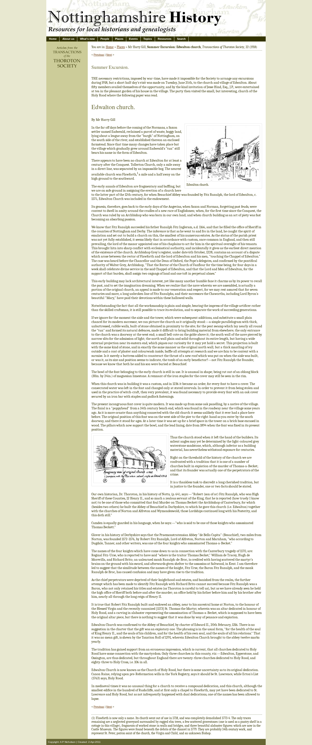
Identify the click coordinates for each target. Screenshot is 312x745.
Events (133, 38)
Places (119, 38)
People (104, 38)
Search (181, 38)
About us (68, 38)
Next (109, 54)
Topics (147, 38)
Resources (164, 38)
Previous (99, 54)
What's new (87, 38)
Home (53, 38)
